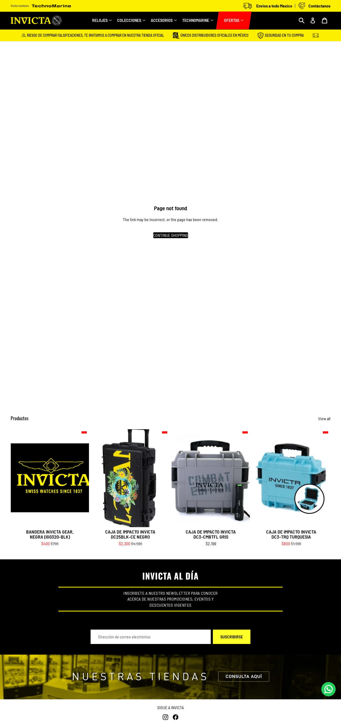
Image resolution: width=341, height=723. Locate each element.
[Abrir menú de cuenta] (313, 20)
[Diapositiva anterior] (99, 478)
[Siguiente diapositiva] (161, 478)
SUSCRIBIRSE (231, 636)
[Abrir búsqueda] (301, 20)
